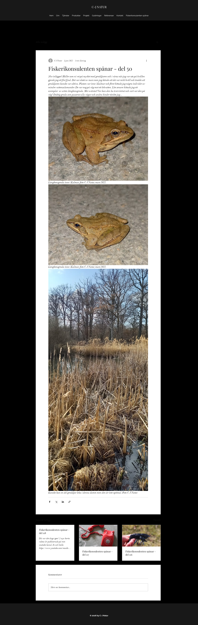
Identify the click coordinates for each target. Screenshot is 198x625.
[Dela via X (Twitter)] (56, 501)
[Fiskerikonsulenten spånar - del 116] (141, 536)
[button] (157, 42)
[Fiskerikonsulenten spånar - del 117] (98, 536)
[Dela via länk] (69, 501)
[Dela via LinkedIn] (63, 501)
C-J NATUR (99, 7)
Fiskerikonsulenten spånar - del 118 (54, 531)
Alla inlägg (41, 42)
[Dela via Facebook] (49, 501)
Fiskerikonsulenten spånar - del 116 (140, 553)
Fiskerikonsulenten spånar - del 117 (97, 553)
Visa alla (157, 520)
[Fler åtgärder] (146, 60)
